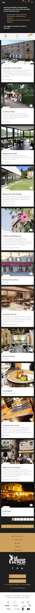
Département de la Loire (7, 605)
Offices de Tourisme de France (28, 602)
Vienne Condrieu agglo (9, 609)
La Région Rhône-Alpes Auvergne (15, 605)
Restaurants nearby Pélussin (17, 14)
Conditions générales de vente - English (18, 597)
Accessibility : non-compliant (12, 595)
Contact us (18, 576)
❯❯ (32, 519)
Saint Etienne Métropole (24, 605)
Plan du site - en (26, 595)
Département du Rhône (15, 602)
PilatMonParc (18, 550)
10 (25, 519)
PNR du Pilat (30, 605)
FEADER (17, 609)
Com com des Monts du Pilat (8, 602)
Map (18, 543)
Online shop (18, 539)
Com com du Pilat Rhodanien (22, 602)
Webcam (18, 546)
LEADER (23, 609)
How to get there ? (19, 581)
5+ (21, 519)
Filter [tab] (29, 38)
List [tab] (5, 38)
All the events (18, 536)
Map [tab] (17, 38)
